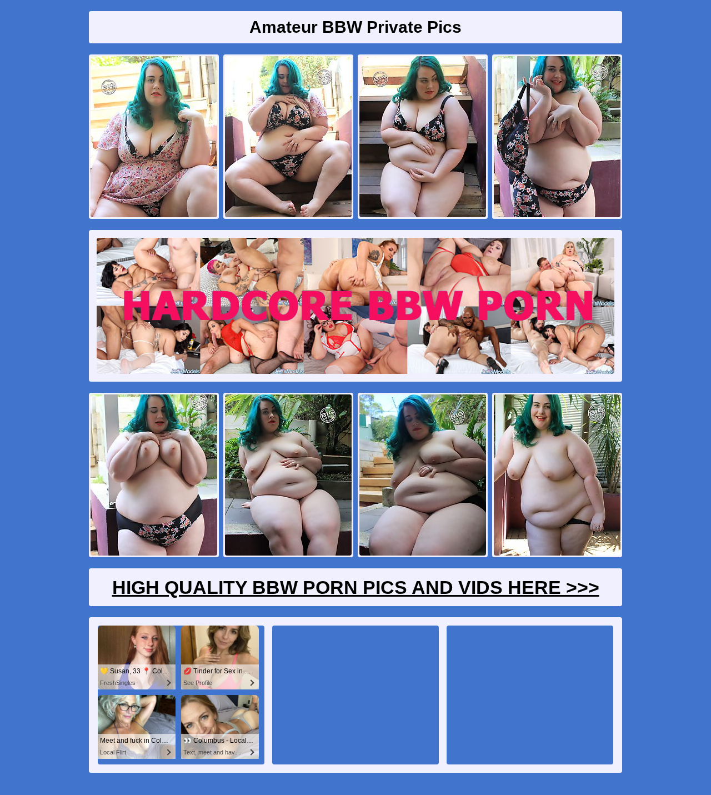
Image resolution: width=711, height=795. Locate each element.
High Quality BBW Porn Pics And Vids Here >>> (355, 587)
